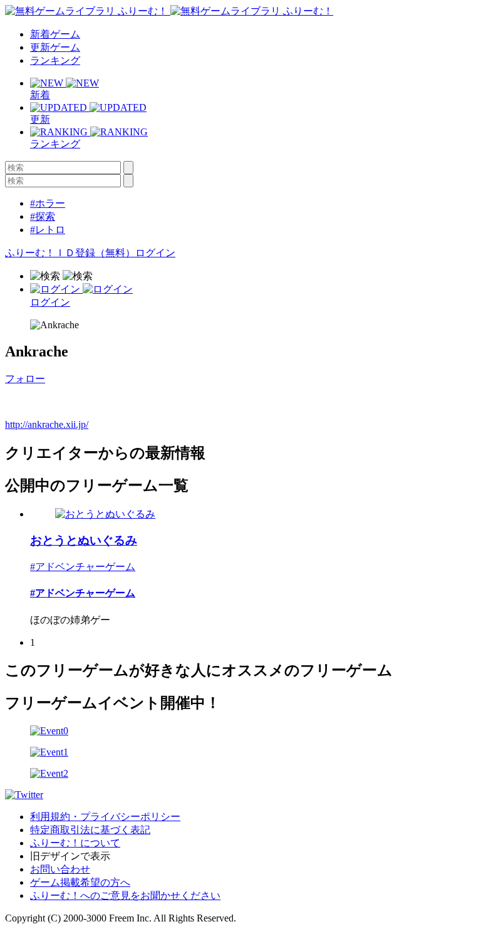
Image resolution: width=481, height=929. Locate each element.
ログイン (155, 252)
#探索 (42, 216)
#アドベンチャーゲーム (82, 566)
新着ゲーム (55, 34)
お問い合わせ (60, 869)
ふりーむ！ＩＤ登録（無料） (70, 252)
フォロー (25, 378)
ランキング (55, 60)
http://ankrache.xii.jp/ (46, 424)
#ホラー (47, 203)
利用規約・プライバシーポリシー (105, 816)
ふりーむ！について (75, 843)
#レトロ (47, 229)
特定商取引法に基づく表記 (90, 829)
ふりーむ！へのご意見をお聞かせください (125, 895)
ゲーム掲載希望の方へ (80, 882)
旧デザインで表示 (70, 856)
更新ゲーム (55, 47)
